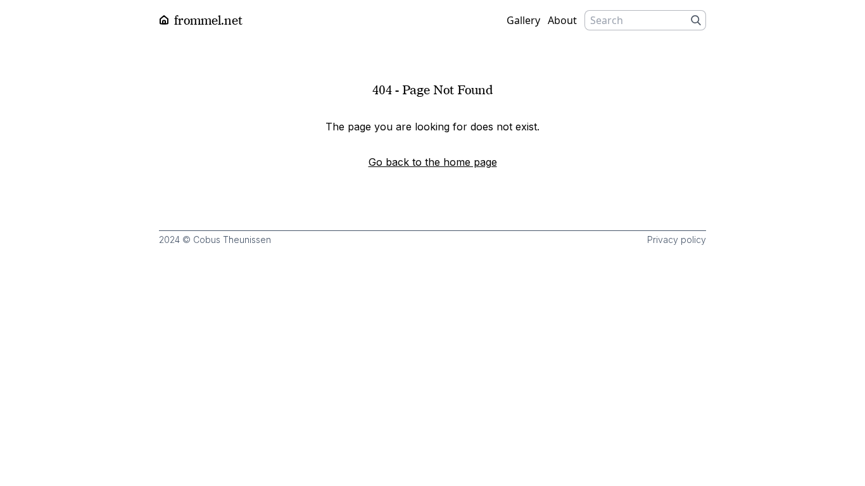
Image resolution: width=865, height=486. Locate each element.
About (562, 20)
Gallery (523, 20)
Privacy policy (676, 239)
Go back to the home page (433, 162)
